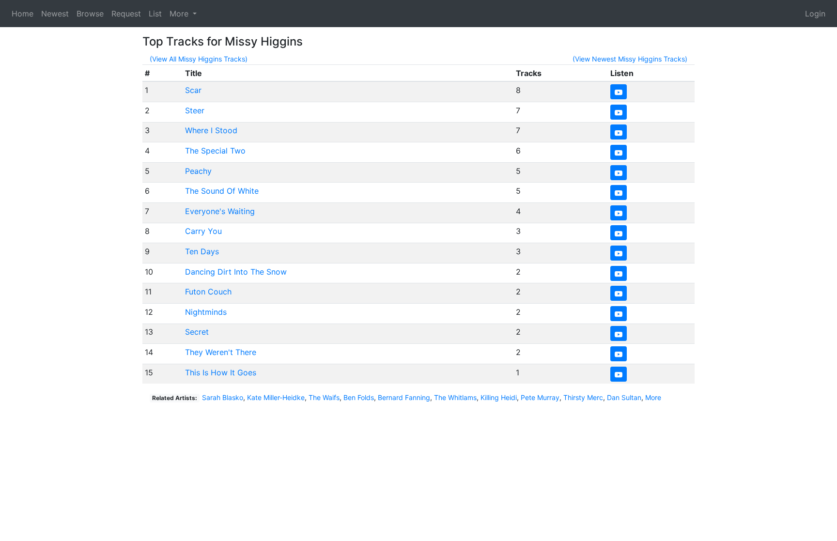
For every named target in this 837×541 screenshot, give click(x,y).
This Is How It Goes (220, 372)
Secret (197, 332)
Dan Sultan (624, 397)
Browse (90, 13)
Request (126, 13)
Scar (193, 90)
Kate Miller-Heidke (276, 397)
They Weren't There (220, 352)
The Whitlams (455, 397)
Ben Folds (358, 397)
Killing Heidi (498, 397)
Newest (55, 13)
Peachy (198, 171)
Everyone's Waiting (220, 211)
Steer (194, 110)
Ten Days (202, 251)
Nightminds (206, 312)
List (155, 13)
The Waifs (324, 397)
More (653, 397)
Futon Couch (208, 291)
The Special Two (215, 150)
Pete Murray (540, 397)
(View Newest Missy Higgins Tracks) (630, 59)
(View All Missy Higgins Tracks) (199, 59)
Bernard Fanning (404, 397)
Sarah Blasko (222, 397)
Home (22, 13)
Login (815, 13)
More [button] (180, 13)
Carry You (203, 231)
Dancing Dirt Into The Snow (236, 272)
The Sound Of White (222, 191)
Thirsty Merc (583, 397)
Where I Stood (211, 130)
